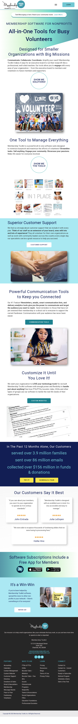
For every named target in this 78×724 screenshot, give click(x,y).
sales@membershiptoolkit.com (39, 651)
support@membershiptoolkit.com (39, 653)
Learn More (58, 15)
